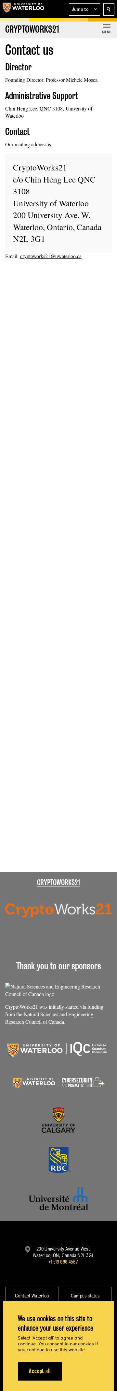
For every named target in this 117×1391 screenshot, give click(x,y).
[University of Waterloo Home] (23, 9)
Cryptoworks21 (58, 882)
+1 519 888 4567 (63, 1262)
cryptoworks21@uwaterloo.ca (51, 256)
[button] (84, 9)
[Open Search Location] (108, 9)
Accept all (40, 1371)
